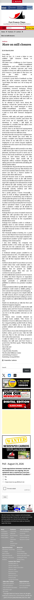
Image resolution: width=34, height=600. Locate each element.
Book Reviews (14, 535)
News (2, 529)
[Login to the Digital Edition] (17, 508)
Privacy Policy (20, 559)
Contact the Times (14, 561)
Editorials (12, 533)
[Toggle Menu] (3, 28)
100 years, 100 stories (8, 557)
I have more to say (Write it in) (14, 482)
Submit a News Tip (13, 565)
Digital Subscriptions (8, 583)
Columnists (13, 531)
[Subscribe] (29, 508)
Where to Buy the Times (23, 555)
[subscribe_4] (16, 393)
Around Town (13, 543)
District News (4, 535)
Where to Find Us (13, 575)
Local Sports (4, 533)
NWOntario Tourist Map (8, 549)
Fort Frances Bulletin (24, 585)
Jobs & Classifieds (25, 529)
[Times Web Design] (4, 508)
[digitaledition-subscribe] (16, 404)
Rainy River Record (7, 555)
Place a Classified (24, 535)
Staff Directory (12, 573)
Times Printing (20, 551)
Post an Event (12, 577)
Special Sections (7, 547)
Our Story (19, 549)
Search (4, 367)
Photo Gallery (4, 537)
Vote (5, 497)
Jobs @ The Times (13, 579)
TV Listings (5, 551)
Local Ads (22, 533)
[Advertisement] (16, 422)
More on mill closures (16, 44)
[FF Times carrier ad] (16, 447)
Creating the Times (22, 557)
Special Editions (23, 587)
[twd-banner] (17, 8)
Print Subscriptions (8, 585)
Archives (4, 559)
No (6, 479)
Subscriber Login (7, 589)
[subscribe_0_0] (16, 383)
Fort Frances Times (17, 22)
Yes (6, 477)
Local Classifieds (24, 531)
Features (13, 529)
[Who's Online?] (23, 508)
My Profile (18, 1)
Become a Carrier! (24, 539)
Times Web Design (22, 553)
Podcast (12, 545)
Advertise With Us (24, 537)
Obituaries (13, 539)
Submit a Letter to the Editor (15, 567)
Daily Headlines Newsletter (10, 587)
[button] (13, 1)
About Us (20, 547)
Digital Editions (24, 581)
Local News (4, 531)
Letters (4, 41)
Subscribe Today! (8, 581)
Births (11, 541)
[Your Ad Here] (11, 508)
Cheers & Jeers (12, 569)
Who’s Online (5, 553)
